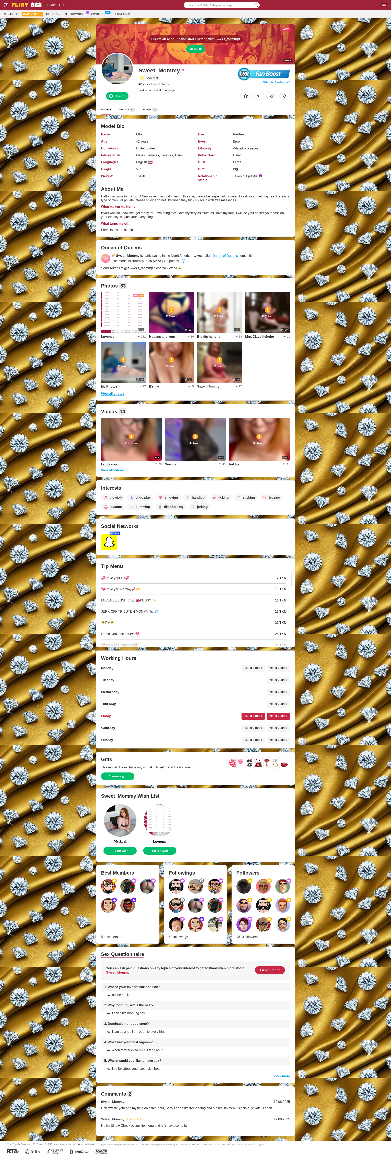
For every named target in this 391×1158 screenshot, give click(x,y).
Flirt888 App (122, 14)
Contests (97, 14)
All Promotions (75, 14)
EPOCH (76, 1144)
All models (11, 14)
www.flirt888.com (48, 1144)
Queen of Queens (225, 255)
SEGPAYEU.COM (93, 1144)
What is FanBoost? (276, 82)
